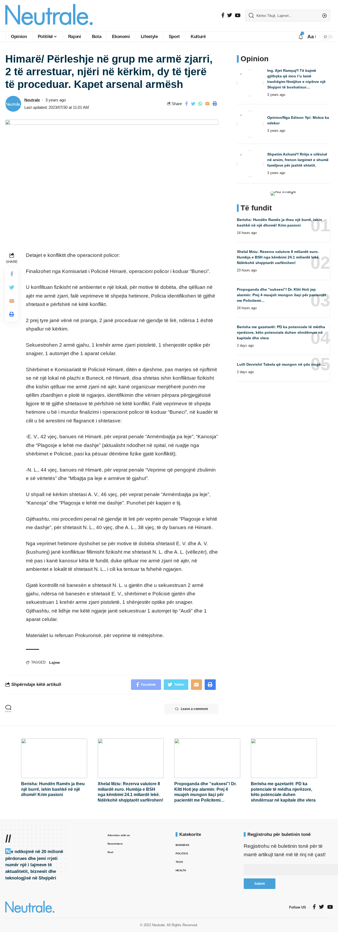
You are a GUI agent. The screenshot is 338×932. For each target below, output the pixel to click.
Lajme (54, 662)
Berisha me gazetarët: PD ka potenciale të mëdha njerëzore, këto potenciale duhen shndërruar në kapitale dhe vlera (281, 332)
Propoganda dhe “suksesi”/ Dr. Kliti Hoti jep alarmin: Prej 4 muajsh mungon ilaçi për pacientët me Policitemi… (281, 294)
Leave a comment (194, 709)
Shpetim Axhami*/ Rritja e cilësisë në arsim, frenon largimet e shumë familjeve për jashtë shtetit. (297, 159)
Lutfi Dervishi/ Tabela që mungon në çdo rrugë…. (281, 364)
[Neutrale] (49, 15)
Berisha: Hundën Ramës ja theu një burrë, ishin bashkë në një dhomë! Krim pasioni (53, 789)
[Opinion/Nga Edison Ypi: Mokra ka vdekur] (250, 124)
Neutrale (32, 100)
